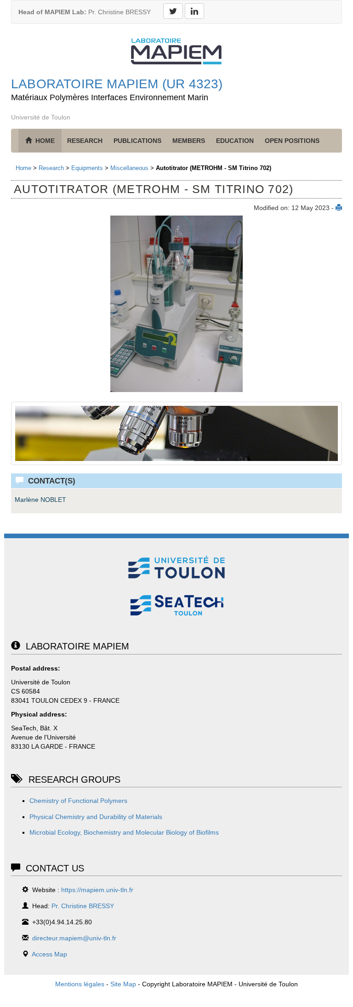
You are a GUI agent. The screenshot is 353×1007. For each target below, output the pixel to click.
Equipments (87, 168)
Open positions (292, 140)
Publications (137, 140)
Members (188, 140)
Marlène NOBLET (40, 499)
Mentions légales (79, 984)
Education (235, 140)
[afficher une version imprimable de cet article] (339, 207)
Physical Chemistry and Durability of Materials (95, 816)
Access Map (49, 954)
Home (23, 168)
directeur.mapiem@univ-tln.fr (74, 938)
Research (84, 140)
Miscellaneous (129, 168)
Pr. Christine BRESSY (84, 12)
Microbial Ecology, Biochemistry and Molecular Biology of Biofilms (124, 832)
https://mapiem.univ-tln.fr (97, 889)
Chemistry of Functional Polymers (78, 800)
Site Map (123, 984)
